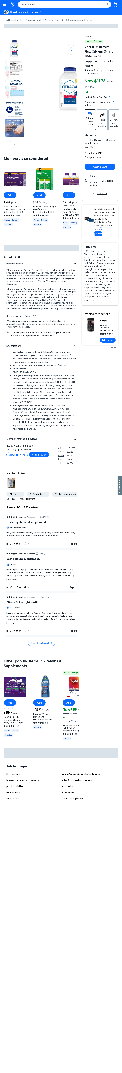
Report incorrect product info (39, 335)
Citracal (88, 36)
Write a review (39, 454)
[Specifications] (75, 345)
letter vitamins (13, 792)
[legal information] (114, 102)
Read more (89, 300)
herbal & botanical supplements (76, 780)
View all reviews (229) (41, 643)
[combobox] (64, 4)
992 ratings (108, 70)
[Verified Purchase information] (37, 517)
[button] (71, 44)
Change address (93, 157)
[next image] (14, 144)
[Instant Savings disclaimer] (75, 721)
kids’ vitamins (13, 774)
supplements (13, 798)
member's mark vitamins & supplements (80, 774)
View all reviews (17, 454)
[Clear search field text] (103, 4)
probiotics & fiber (15, 786)
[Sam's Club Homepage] (12, 4)
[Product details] (75, 263)
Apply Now (98, 233)
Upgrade (110, 140)
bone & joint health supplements (22, 780)
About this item (14, 257)
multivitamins (67, 792)
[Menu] (5, 4)
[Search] (107, 4)
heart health (67, 786)
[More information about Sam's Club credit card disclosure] (101, 228)
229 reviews (25, 449)
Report (73, 543)
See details (107, 180)
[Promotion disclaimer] (109, 97)
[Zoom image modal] (71, 51)
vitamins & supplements (73, 798)
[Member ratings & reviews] (75, 438)
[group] (99, 70)
